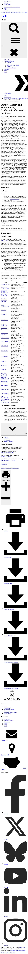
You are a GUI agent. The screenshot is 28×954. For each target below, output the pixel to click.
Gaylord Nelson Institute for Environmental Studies (16, 98)
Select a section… (19, 434)
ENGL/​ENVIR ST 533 (5, 305)
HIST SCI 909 (4, 385)
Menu (2, 45)
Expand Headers (4, 952)
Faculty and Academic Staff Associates (10, 468)
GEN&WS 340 (4, 351)
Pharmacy (9, 66)
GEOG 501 (3, 361)
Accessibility (7, 719)
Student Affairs (7, 713)
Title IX (5, 726)
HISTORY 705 (4, 381)
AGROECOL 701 (5, 284)
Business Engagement (9, 709)
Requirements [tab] (7, 440)
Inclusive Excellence (8, 720)
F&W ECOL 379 (5, 338)
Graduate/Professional (9, 61)
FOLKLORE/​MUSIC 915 (4, 333)
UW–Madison (12, 7)
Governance (6, 722)
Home (5, 95)
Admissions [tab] (6, 438)
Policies (5, 723)
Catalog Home (7, 4)
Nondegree (6, 69)
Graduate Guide (7, 97)
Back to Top (12, 952)
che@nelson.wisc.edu (6, 456)
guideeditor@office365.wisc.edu (17, 950)
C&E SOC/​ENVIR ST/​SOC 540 (4, 300)
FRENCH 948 (4, 346)
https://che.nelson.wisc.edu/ (7, 452)
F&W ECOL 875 (5, 341)
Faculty (5, 8)
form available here (14, 199)
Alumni (5, 706)
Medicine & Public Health (13, 65)
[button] (15, 661)
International (6, 710)
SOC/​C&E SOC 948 (4, 397)
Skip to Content (7, 1)
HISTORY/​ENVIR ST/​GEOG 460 (4, 375)
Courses (5, 70)
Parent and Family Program (10, 712)
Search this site (4, 21)
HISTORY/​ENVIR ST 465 (5, 378)
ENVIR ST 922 (4, 240)
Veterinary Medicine (11, 68)
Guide (4, 16)
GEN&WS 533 (4, 356)
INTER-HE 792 (5, 389)
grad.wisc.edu (4, 464)
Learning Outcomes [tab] (8, 441)
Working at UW (7, 708)
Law (8, 64)
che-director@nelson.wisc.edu (8, 460)
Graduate (9, 62)
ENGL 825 (3, 314)
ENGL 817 (3, 310)
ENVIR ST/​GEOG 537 (4, 325)
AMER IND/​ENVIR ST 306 (5, 287)
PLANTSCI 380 (5, 393)
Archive (5, 9)
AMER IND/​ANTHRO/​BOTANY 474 (4, 291)
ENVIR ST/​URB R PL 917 (5, 328)
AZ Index (6, 3)
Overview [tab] (6, 437)
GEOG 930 (3, 369)
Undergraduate (7, 59)
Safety (5, 724)
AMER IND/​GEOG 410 (4, 295)
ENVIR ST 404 (4, 320)
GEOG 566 (3, 365)
